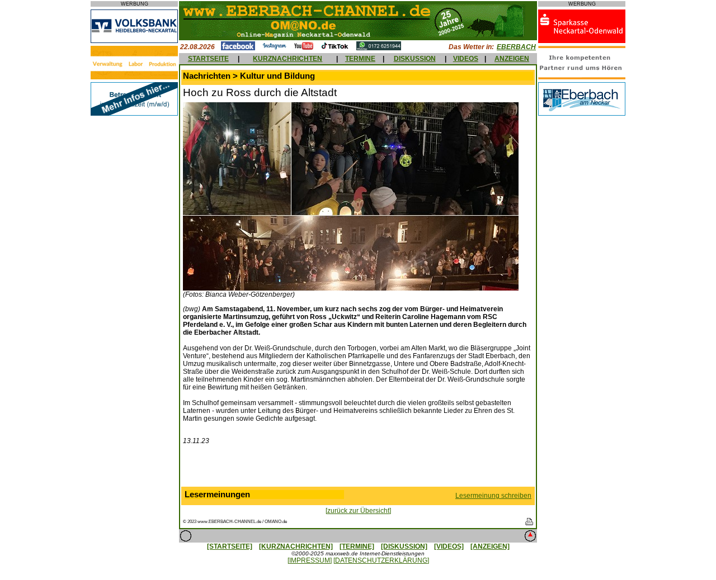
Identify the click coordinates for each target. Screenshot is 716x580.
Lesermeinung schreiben (493, 496)
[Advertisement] (358, 468)
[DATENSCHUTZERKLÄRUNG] (381, 560)
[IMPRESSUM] (310, 560)
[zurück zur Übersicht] (358, 511)
